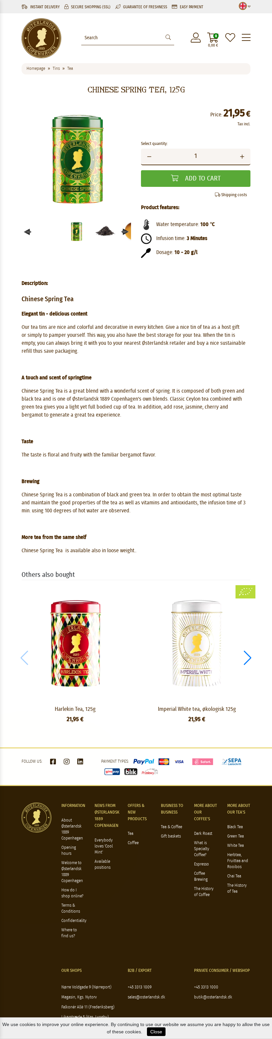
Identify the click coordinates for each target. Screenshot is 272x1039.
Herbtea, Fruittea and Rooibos (237, 861)
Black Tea (235, 827)
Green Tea (235, 836)
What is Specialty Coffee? (201, 849)
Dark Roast (203, 834)
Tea (130, 834)
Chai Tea (234, 876)
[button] (125, 232)
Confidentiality (74, 921)
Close (156, 1031)
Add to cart (202, 178)
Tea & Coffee (171, 827)
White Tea (235, 846)
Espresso (201, 864)
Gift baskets (171, 836)
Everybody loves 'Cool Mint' (104, 846)
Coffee (133, 843)
